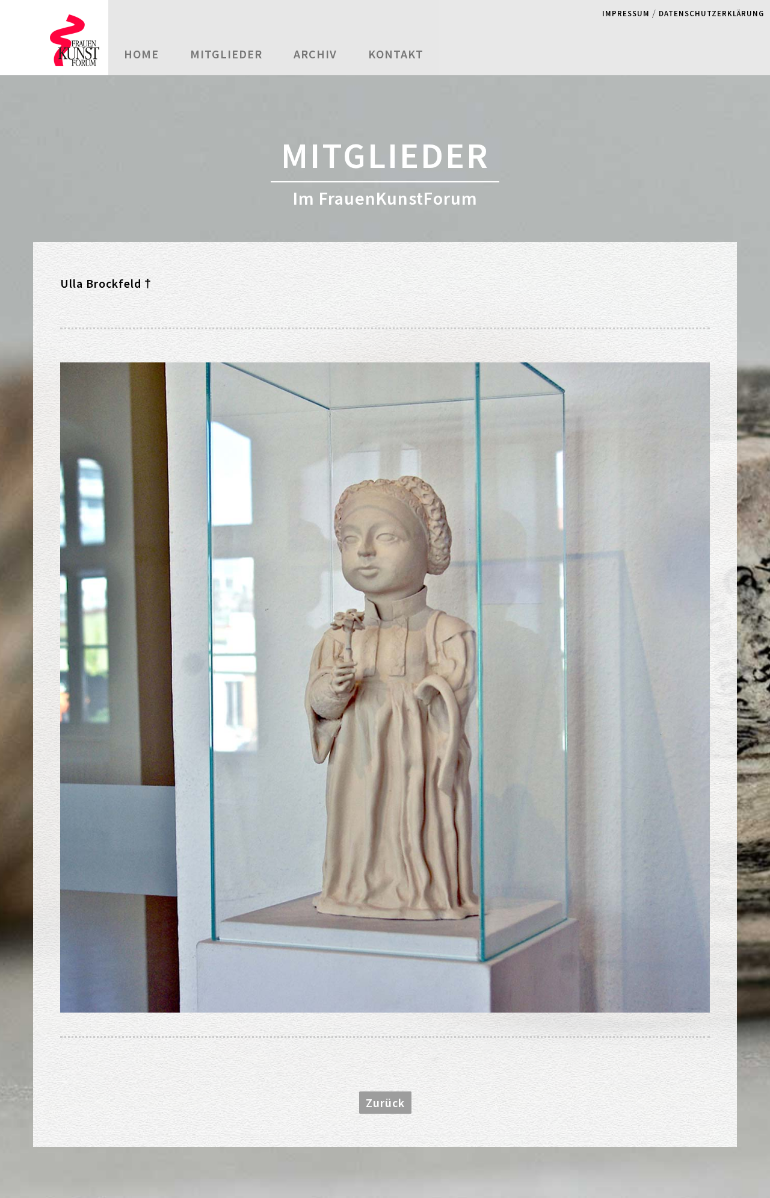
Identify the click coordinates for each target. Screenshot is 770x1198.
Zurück (385, 1102)
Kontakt (396, 53)
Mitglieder (226, 53)
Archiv (315, 53)
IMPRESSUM (626, 13)
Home (141, 53)
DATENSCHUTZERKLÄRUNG (711, 13)
